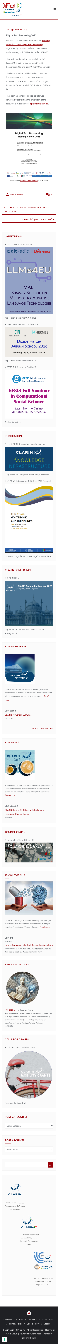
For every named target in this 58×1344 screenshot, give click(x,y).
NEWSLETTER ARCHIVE (42, 728)
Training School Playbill (29, 180)
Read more (10, 795)
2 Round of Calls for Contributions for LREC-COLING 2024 (26, 209)
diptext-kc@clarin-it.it (39, 103)
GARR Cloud (11, 1333)
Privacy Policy (15, 1323)
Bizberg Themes (29, 1337)
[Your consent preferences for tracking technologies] (4, 1339)
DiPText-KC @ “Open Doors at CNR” (36, 219)
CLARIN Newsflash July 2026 (18, 714)
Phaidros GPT (11, 1009)
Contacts (8, 1319)
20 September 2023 (16, 29)
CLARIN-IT (32, 1319)
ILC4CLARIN (47, 1319)
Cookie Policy (33, 1323)
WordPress (36, 1333)
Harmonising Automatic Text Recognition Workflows (29, 944)
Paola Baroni (16, 194)
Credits (47, 1323)
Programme (12, 633)
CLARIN (19, 1319)
